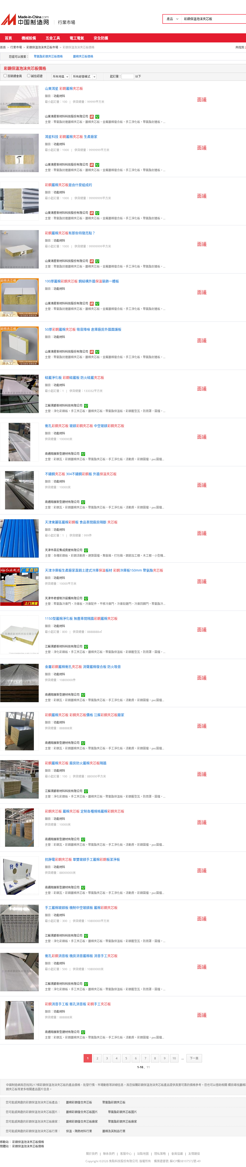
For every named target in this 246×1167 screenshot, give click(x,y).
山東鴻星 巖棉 (64, 88)
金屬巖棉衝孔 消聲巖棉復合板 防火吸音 (83, 666)
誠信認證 (37, 76)
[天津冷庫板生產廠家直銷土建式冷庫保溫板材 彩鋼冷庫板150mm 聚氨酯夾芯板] (19, 586)
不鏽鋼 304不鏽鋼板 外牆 (81, 474)
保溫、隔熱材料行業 (79, 1131)
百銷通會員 (14, 76)
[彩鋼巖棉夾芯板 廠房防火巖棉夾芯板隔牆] (19, 779)
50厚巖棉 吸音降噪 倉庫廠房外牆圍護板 (83, 329)
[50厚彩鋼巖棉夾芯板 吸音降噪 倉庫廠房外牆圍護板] (19, 345)
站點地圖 (143, 1154)
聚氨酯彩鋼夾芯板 (113, 1102)
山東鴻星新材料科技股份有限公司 (66, 116)
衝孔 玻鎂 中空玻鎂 (84, 425)
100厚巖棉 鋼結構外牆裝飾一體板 (82, 281)
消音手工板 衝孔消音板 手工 (78, 1004)
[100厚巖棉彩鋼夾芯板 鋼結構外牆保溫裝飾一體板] (19, 297)
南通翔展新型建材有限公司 (62, 454)
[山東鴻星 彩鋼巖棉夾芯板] (19, 104)
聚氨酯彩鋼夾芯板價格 (48, 56)
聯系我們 (109, 1154)
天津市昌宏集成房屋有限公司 (63, 550)
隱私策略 (160, 1154)
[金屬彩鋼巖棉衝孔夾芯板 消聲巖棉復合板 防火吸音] (19, 683)
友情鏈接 (194, 1154)
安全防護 (101, 37)
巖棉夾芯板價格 (83, 56)
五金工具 (53, 37)
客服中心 (126, 1154)
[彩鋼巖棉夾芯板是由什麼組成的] (19, 201)
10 (174, 1058)
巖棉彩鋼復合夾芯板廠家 (82, 1122)
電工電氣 (77, 37)
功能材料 (59, 96)
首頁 (8, 37)
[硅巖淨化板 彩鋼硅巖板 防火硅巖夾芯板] (19, 393)
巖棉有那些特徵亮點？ (70, 233)
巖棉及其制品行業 (113, 1131)
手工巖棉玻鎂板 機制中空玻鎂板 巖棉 (81, 907)
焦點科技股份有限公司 (123, 1161)
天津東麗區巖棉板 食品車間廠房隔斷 (81, 522)
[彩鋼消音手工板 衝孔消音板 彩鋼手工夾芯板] (19, 1020)
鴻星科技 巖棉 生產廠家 (71, 136)
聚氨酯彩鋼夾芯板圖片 (122, 1112)
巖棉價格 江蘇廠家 (84, 714)
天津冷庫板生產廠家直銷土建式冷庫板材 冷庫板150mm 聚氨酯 (104, 570)
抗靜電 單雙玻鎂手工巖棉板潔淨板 (82, 859)
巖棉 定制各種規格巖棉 (84, 811)
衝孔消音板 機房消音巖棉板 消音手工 (81, 955)
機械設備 (29, 37)
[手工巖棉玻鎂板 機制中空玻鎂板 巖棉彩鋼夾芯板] (19, 924)
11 (148, 1067)
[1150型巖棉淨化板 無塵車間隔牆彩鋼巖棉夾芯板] (19, 634)
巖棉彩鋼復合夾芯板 (79, 1102)
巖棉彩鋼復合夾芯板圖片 (82, 1112)
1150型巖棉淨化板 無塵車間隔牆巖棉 (81, 618)
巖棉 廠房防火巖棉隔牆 (75, 763)
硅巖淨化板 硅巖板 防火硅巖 (74, 377)
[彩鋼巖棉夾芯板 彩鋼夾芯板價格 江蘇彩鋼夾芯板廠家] (19, 731)
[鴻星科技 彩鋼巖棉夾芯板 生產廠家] (19, 153)
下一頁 (194, 1058)
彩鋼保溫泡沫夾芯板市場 (42, 47)
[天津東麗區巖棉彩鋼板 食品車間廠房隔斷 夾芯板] (19, 538)
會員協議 (177, 1154)
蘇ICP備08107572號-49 (185, 1161)
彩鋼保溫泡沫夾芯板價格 (28, 1142)
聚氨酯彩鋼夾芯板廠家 (122, 1122)
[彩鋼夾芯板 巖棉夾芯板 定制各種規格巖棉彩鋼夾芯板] (19, 827)
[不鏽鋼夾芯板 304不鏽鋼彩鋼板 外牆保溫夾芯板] (19, 490)
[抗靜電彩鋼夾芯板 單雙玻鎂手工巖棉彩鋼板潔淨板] (19, 875)
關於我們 (92, 1154)
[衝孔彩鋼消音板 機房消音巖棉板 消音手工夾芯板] (19, 972)
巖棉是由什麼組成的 (68, 184)
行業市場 (66, 22)
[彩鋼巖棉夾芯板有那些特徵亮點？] (19, 249)
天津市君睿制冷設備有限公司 (63, 598)
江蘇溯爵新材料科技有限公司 (63, 405)
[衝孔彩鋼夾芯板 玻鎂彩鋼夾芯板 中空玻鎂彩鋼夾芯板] (19, 442)
